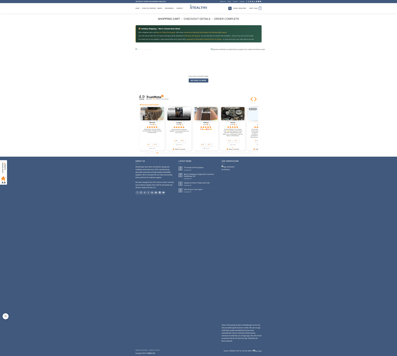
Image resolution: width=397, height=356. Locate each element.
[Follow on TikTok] (144, 192)
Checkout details (197, 18)
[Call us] (254, 1)
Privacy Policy (154, 350)
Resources (169, 8)
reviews (160, 99)
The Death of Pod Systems (193, 167)
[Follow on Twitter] (250, 1)
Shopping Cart (169, 18)
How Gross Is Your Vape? (193, 189)
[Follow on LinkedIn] (258, 1)
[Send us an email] (252, 1)
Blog (229, 1)
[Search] (230, 8)
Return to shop (198, 80)
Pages (159, 8)
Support (242, 1)
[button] (252, 99)
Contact (235, 1)
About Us (223, 1)
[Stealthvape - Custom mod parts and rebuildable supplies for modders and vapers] (198, 8)
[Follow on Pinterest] (256, 1)
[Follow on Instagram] (248, 1)
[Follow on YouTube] (260, 1)
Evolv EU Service (149, 8)
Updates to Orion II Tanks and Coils (197, 183)
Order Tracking (141, 350)
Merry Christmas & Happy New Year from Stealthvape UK (199, 175)
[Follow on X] (148, 192)
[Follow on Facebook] (246, 1)
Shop (137, 8)
